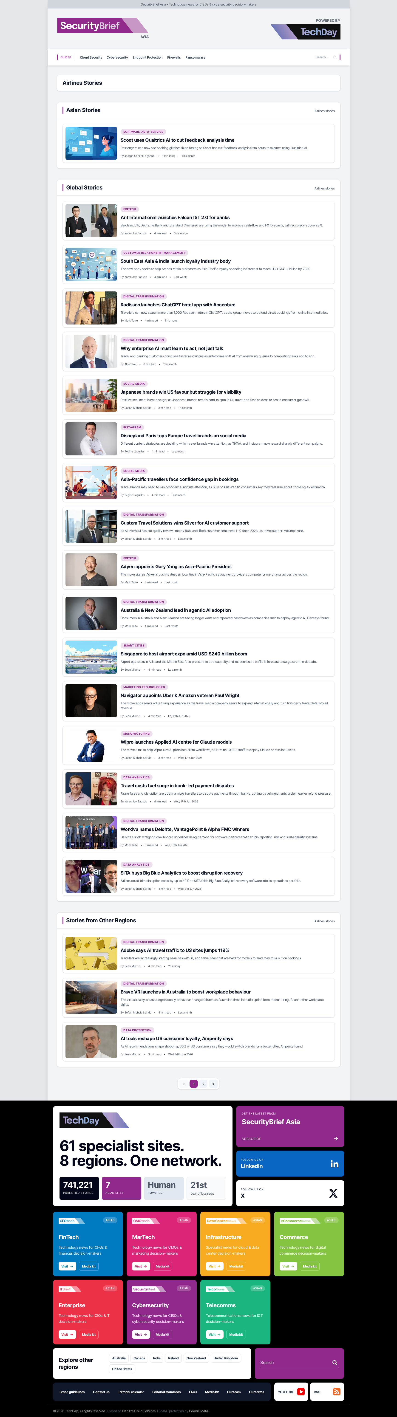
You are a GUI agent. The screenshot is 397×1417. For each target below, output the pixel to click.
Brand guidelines (72, 1392)
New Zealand (196, 1358)
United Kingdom (226, 1358)
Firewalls (174, 57)
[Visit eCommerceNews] (300, 1221)
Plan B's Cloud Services (139, 1411)
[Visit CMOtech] (152, 1221)
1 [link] (194, 1084)
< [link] (183, 1083)
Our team (234, 1392)
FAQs (193, 1392)
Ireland (173, 1358)
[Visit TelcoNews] (226, 1289)
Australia (119, 1358)
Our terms (256, 1392)
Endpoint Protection (148, 57)
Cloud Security (91, 57)
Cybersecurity (117, 57)
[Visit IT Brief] (79, 1289)
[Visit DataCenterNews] (226, 1221)
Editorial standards (166, 1392)
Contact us (101, 1392)
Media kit (89, 1266)
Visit (64, 1266)
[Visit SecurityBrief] (152, 1289)
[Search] (335, 57)
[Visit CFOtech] (79, 1221)
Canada (139, 1358)
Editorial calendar (131, 1392)
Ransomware (195, 57)
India (156, 1358)
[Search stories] (334, 1362)
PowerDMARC (199, 1411)
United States (122, 1369)
